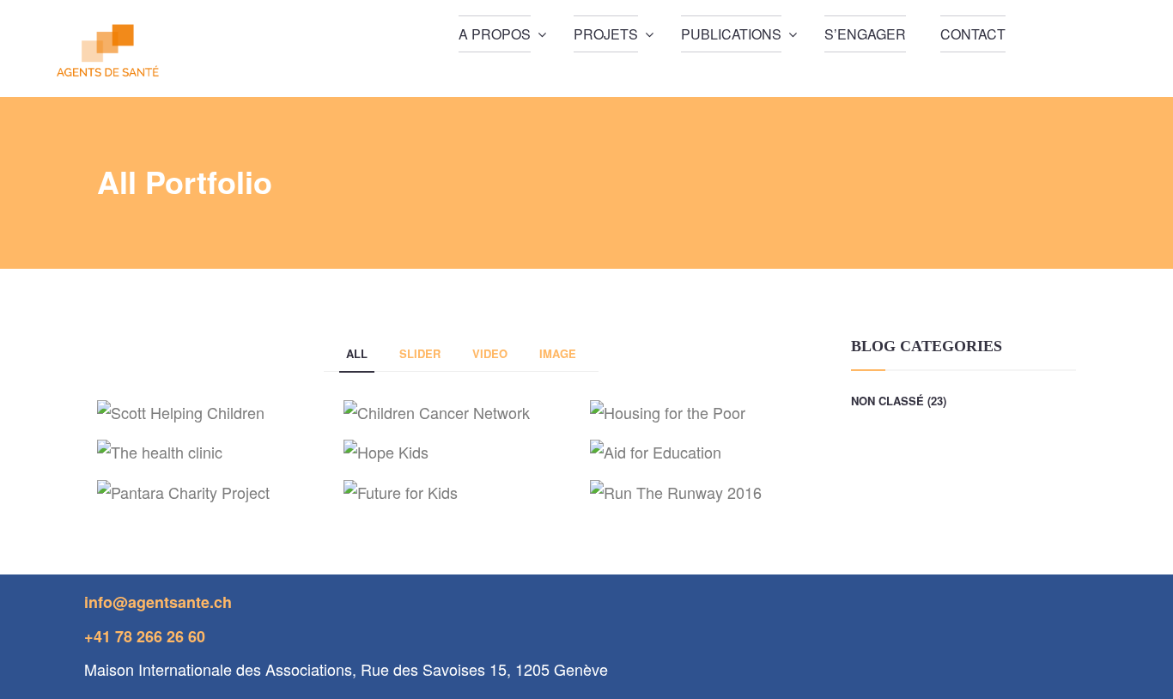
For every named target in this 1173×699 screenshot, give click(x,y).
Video (489, 353)
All (357, 353)
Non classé (887, 400)
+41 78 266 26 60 (144, 636)
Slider (420, 353)
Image (557, 353)
